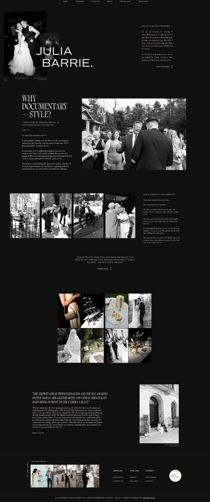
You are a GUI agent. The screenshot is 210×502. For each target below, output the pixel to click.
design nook (149, 498)
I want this (102, 268)
